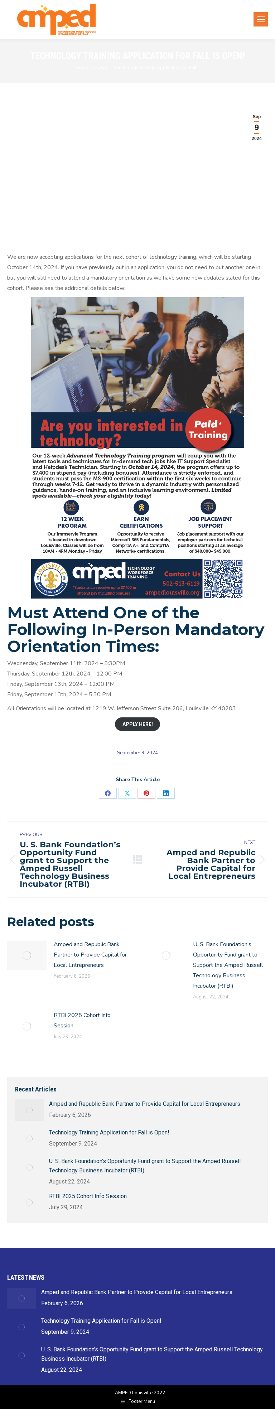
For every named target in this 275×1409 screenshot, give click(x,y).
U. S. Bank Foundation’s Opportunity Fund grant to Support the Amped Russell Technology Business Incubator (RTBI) (228, 965)
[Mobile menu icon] (261, 19)
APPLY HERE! (137, 724)
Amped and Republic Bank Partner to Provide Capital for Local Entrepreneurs (90, 954)
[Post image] (27, 955)
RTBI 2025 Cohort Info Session (82, 1020)
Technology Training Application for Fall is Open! (109, 1132)
